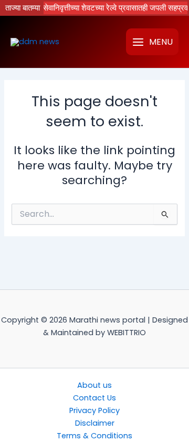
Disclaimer (94, 423)
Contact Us (94, 398)
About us (94, 385)
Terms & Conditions (94, 435)
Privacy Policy (94, 410)
